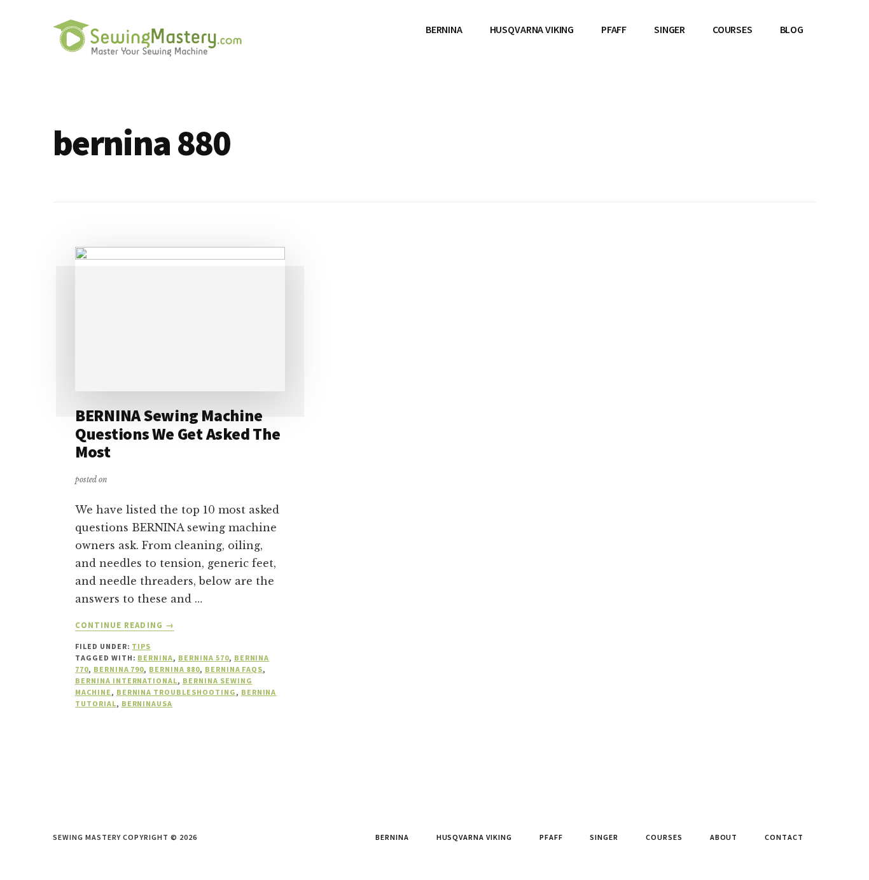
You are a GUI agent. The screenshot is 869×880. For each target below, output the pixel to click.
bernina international (126, 680)
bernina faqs (234, 669)
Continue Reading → (124, 625)
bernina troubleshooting (176, 692)
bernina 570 (203, 657)
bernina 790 (119, 669)
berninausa (147, 703)
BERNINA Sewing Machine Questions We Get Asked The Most (177, 433)
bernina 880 (174, 669)
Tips (141, 646)
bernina (155, 657)
